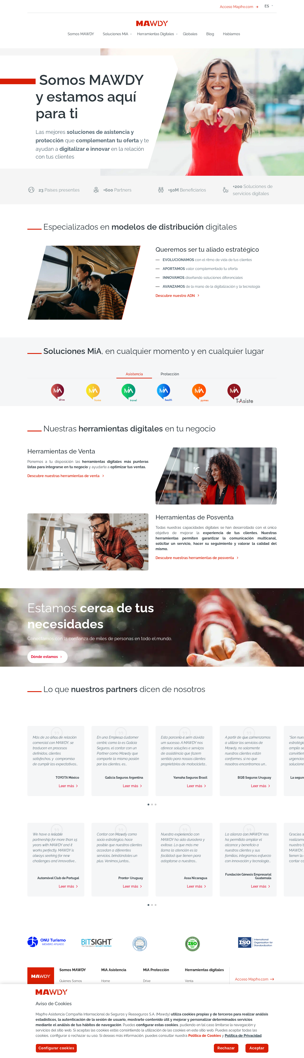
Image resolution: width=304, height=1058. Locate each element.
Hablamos (231, 34)
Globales (190, 34)
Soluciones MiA (115, 34)
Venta (189, 981)
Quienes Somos (70, 981)
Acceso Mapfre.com (236, 7)
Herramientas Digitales (155, 34)
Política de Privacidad (243, 1035)
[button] (148, 804)
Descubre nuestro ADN (178, 295)
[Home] (152, 23)
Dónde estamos (44, 657)
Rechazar (226, 1048)
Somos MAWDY (81, 34)
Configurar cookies (56, 1048)
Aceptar (256, 1048)
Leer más (66, 786)
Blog (210, 34)
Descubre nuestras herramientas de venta (66, 476)
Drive (146, 981)
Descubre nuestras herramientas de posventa (197, 558)
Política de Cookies (204, 1035)
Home (105, 981)
